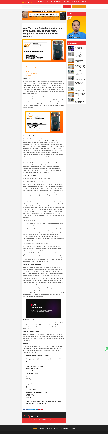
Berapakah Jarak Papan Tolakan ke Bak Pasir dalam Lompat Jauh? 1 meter (80, 89)
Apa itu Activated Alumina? (32, 66)
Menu (74, 6)
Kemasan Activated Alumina (32, 73)
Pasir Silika (49, 428)
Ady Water (35, 428)
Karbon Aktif (42, 428)
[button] (25, 409)
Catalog (27, 406)
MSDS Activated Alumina (31, 71)
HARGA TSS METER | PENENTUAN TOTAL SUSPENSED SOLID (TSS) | (80, 83)
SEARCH (67, 6)
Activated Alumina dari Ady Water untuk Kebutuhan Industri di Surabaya (80, 94)
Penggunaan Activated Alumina (33, 69)
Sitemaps (73, 428)
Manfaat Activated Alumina (32, 68)
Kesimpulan (28, 75)
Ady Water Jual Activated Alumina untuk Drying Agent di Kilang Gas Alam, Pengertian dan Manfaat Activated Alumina (43, 32)
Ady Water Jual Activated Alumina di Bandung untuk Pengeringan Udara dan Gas (80, 66)
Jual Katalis (56, 428)
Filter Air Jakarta (65, 428)
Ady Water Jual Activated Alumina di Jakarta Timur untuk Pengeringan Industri (80, 78)
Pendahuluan (29, 64)
